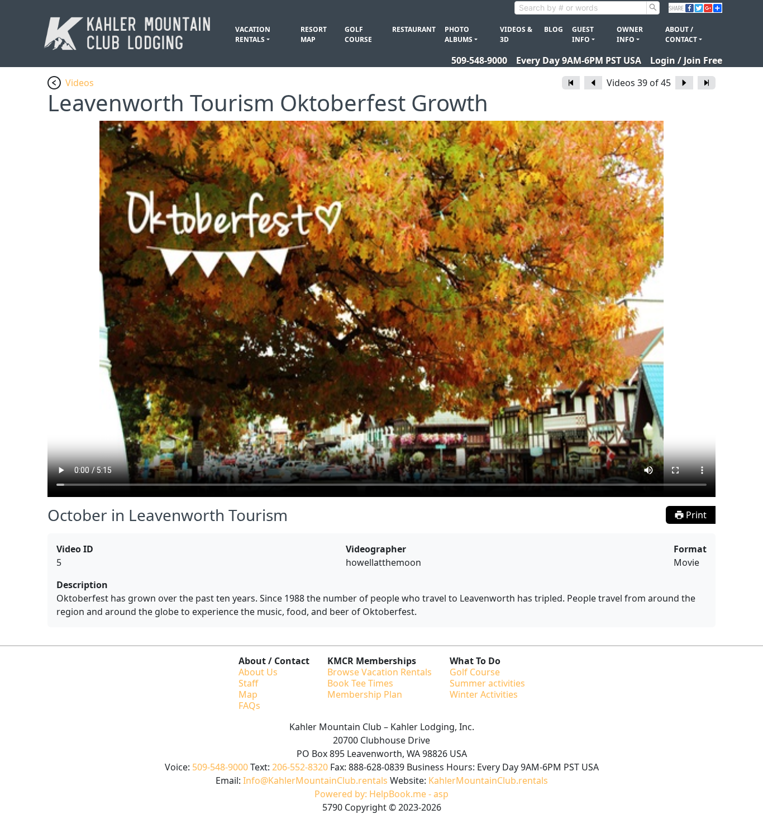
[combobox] (580, 8)
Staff (248, 683)
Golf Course (358, 34)
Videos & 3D (516, 34)
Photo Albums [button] (459, 34)
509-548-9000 (479, 60)
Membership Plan (364, 694)
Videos (79, 83)
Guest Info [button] (583, 34)
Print (695, 515)
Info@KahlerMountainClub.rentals (315, 780)
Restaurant (414, 29)
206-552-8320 (300, 767)
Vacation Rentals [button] (252, 34)
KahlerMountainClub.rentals (488, 780)
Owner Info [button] (630, 34)
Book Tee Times (360, 683)
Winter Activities (484, 694)
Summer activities (487, 683)
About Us (258, 672)
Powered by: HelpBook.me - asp (381, 794)
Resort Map (314, 34)
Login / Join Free (686, 60)
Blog (553, 29)
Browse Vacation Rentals (379, 672)
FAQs (249, 705)
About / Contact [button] (681, 34)
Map (248, 694)
